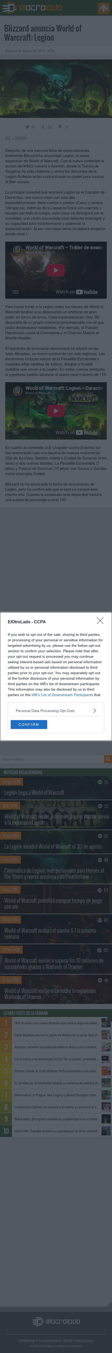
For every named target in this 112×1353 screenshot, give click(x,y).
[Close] (102, 622)
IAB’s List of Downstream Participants (62, 695)
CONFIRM (28, 724)
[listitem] (56, 710)
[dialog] (56, 676)
